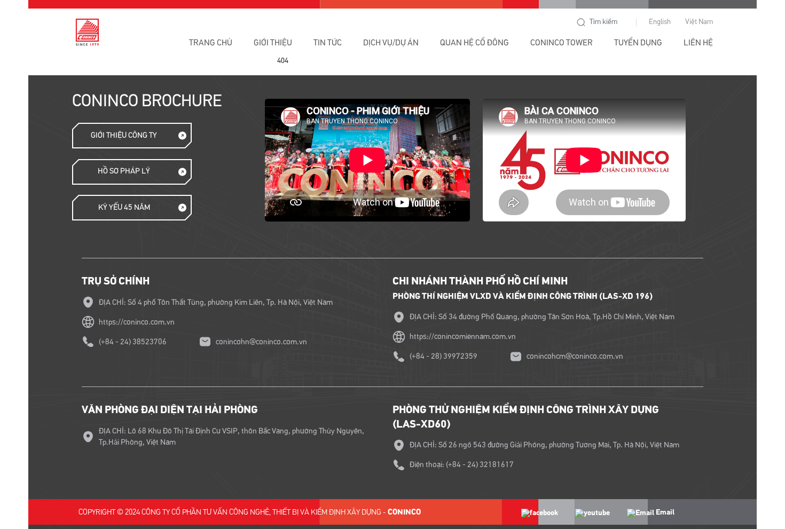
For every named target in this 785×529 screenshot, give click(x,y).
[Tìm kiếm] (581, 22)
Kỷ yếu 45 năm (124, 207)
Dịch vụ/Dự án (391, 42)
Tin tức (327, 42)
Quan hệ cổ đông (474, 42)
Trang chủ (210, 42)
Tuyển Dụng (638, 42)
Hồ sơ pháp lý (124, 171)
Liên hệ (698, 42)
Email (664, 512)
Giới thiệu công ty (124, 135)
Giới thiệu (273, 42)
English (660, 22)
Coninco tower (561, 42)
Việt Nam (699, 22)
